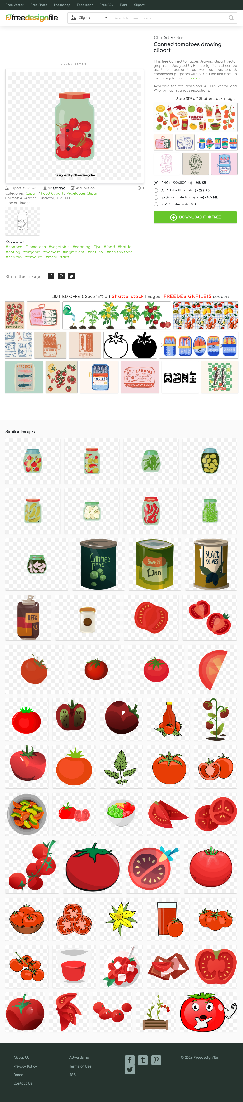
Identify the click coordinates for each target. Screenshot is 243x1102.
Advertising (79, 1057)
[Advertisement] (74, 47)
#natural (96, 252)
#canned (14, 247)
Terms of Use (80, 1066)
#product (34, 257)
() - (183, 183)
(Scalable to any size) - (189, 197)
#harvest (51, 252)
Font (123, 5)
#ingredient (74, 252)
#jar (97, 247)
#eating (13, 252)
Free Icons (85, 5)
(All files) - (178, 204)
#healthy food (120, 252)
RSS (72, 1075)
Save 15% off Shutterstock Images (206, 99)
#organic (31, 252)
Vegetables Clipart (83, 193)
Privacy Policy (25, 1066)
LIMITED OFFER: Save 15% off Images (105, 297)
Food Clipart (52, 193)
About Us (22, 1057)
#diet (65, 257)
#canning (82, 247)
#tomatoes (35, 247)
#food (109, 247)
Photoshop (62, 5)
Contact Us (23, 1083)
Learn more (195, 78)
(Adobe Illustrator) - (185, 190)
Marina (59, 188)
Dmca (18, 1075)
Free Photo (39, 5)
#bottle (124, 247)
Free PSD (107, 5)
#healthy (14, 257)
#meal (51, 257)
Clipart (139, 5)
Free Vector (15, 5)
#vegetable (59, 247)
